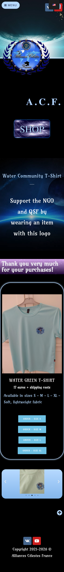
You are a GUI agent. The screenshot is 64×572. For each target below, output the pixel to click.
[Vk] (27, 541)
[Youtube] (37, 541)
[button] (5, 482)
